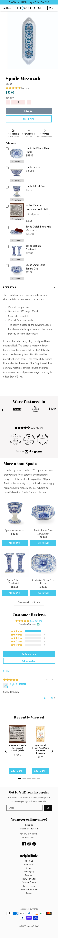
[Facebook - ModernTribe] (24, 844)
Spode (9, 83)
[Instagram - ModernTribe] (29, 844)
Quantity (10, 98)
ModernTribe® (33, 926)
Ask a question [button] (29, 661)
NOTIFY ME (28, 118)
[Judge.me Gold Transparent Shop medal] (29, 439)
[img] (10, 679)
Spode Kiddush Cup (35, 186)
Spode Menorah (33, 167)
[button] (29, 40)
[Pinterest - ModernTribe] (34, 844)
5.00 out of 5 (36, 620)
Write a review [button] (29, 653)
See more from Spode (29, 602)
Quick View (16, 161)
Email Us (29, 824)
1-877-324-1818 (31, 828)
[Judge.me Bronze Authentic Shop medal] (42, 439)
